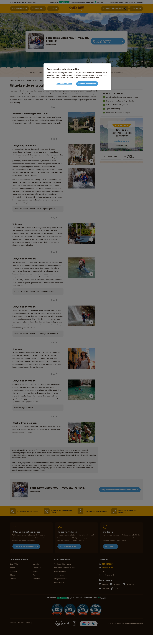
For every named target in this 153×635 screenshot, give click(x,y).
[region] (77, 76)
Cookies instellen (64, 84)
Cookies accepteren (87, 84)
